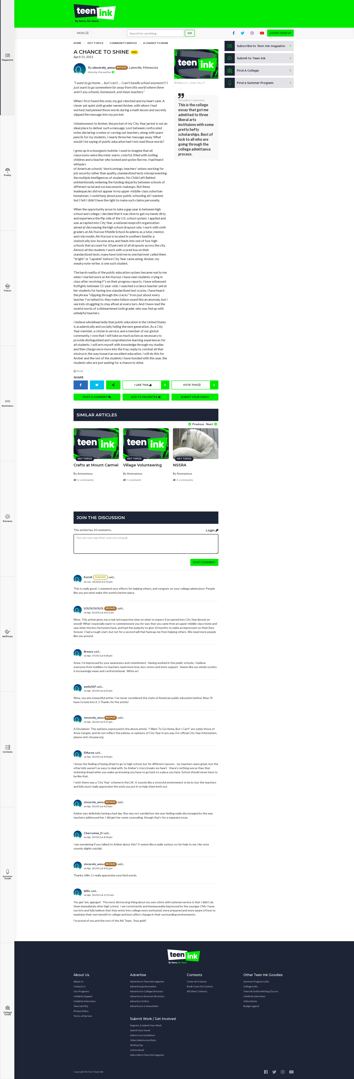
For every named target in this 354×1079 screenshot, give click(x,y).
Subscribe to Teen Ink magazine (147, 1054)
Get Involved (137, 1050)
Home (77, 43)
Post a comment (95, 396)
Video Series (250, 1001)
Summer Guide (7, 877)
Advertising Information (143, 986)
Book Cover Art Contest (200, 986)
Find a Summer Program (255, 83)
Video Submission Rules (143, 1040)
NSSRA (179, 465)
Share (79, 377)
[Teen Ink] (99, 13)
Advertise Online (139, 1001)
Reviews (7, 521)
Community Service (123, 43)
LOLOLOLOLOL (94, 608)
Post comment (204, 562)
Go (190, 33)
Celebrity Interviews (85, 1001)
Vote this (199, 384)
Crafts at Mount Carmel (96, 465)
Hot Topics (95, 43)
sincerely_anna (103, 67)
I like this (150, 384)
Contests (7, 752)
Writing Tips (136, 1045)
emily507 (90, 686)
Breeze (88, 651)
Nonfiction (7, 406)
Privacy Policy (81, 1011)
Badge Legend (251, 1006)
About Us (79, 981)
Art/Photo (7, 636)
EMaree (89, 752)
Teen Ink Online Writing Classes (260, 991)
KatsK (88, 577)
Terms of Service (83, 1015)
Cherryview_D (93, 833)
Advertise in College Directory (146, 991)
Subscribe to (261, 46)
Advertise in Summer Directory (147, 996)
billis (87, 891)
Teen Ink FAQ (81, 1006)
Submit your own (194, 396)
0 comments (85, 480)
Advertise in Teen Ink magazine (147, 981)
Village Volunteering (142, 465)
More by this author (100, 72)
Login (211, 530)
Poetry (7, 175)
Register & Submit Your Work (146, 1025)
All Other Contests (197, 991)
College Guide (7, 1013)
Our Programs (81, 991)
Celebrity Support (83, 996)
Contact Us (80, 986)
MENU (81, 33)
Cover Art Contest (197, 981)
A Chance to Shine (155, 43)
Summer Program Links (256, 981)
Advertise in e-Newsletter (144, 1006)
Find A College (248, 70)
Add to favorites (144, 396)
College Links (250, 986)
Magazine (7, 60)
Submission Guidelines (142, 1035)
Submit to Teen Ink (251, 58)
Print (79, 371)
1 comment (133, 480)
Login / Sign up (280, 32)
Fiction (7, 290)
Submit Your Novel (140, 1030)
